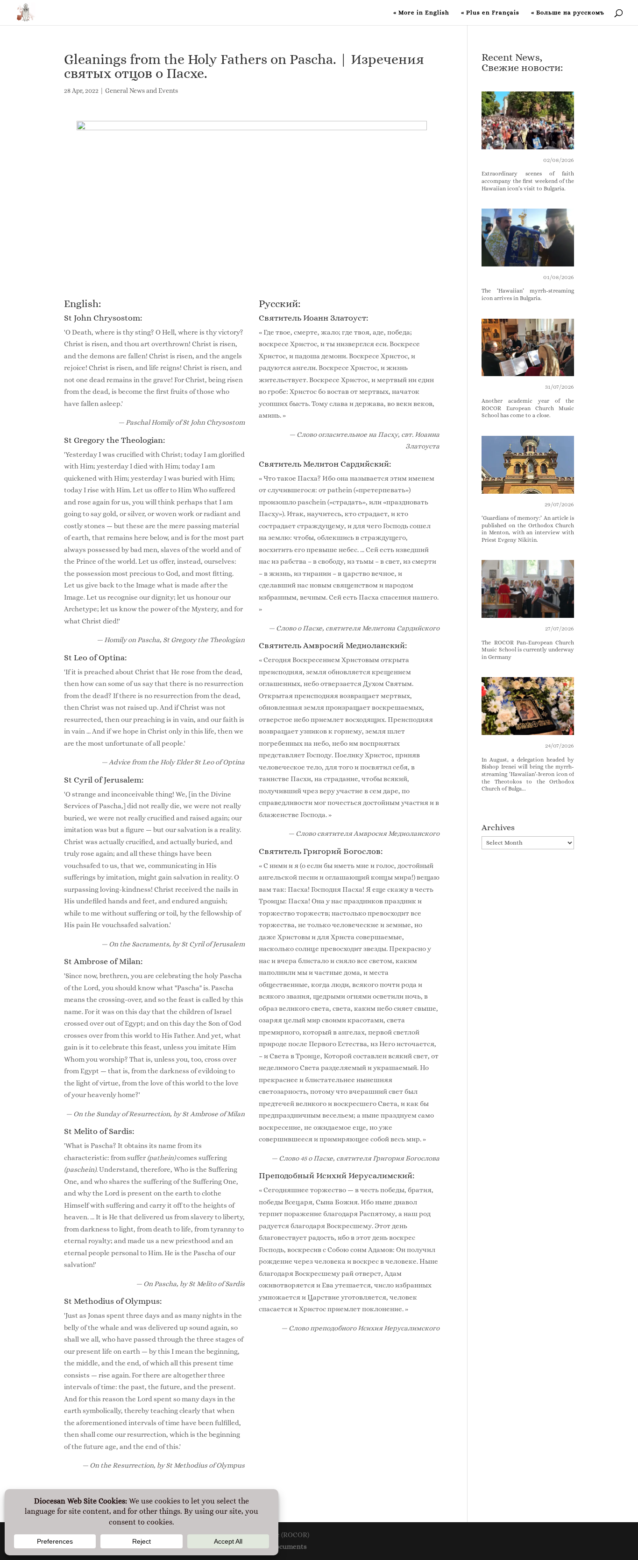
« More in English (421, 12)
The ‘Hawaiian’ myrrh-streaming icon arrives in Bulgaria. (528, 294)
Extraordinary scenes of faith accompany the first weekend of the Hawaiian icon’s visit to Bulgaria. (528, 180)
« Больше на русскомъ (567, 12)
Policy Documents (278, 1546)
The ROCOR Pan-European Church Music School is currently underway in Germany (528, 649)
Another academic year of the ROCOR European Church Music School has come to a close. (528, 408)
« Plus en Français (490, 12)
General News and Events (141, 90)
